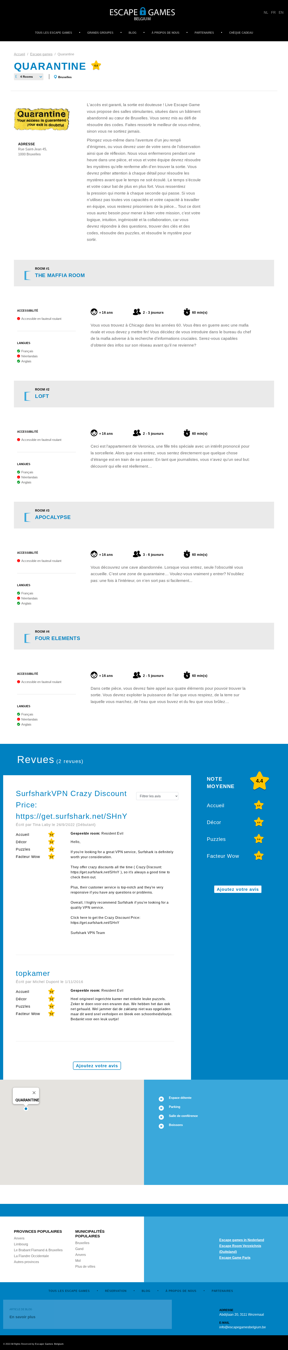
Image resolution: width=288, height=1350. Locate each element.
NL (266, 12)
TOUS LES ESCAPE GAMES (53, 32)
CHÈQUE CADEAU (241, 32)
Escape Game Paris (234, 1257)
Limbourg (21, 1244)
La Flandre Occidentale (31, 1256)
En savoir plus (22, 1317)
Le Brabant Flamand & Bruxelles (38, 1250)
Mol (78, 1260)
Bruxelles (65, 77)
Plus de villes (85, 1266)
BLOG (132, 32)
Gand (79, 1249)
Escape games (41, 54)
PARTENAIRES (204, 32)
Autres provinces (26, 1262)
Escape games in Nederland (241, 1240)
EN (281, 12)
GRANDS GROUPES (100, 32)
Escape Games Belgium (49, 1344)
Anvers (19, 1238)
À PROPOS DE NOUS (165, 32)
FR (273, 12)
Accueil (19, 54)
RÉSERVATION (116, 1291)
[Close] (34, 1093)
